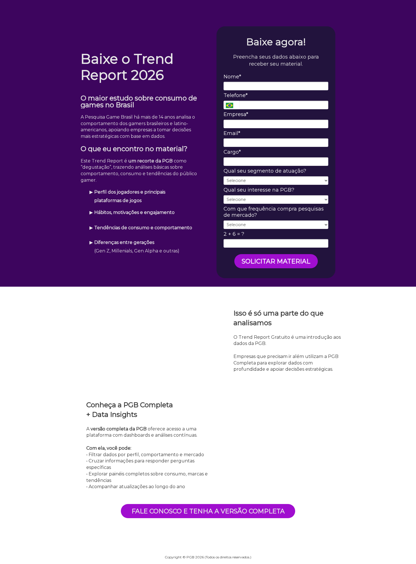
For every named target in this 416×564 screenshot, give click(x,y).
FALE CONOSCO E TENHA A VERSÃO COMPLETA (208, 511)
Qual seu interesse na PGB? (259, 190)
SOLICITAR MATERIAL (276, 261)
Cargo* (232, 152)
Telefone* (236, 95)
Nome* (232, 77)
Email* (232, 133)
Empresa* (236, 114)
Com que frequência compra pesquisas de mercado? (274, 212)
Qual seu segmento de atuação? (265, 171)
